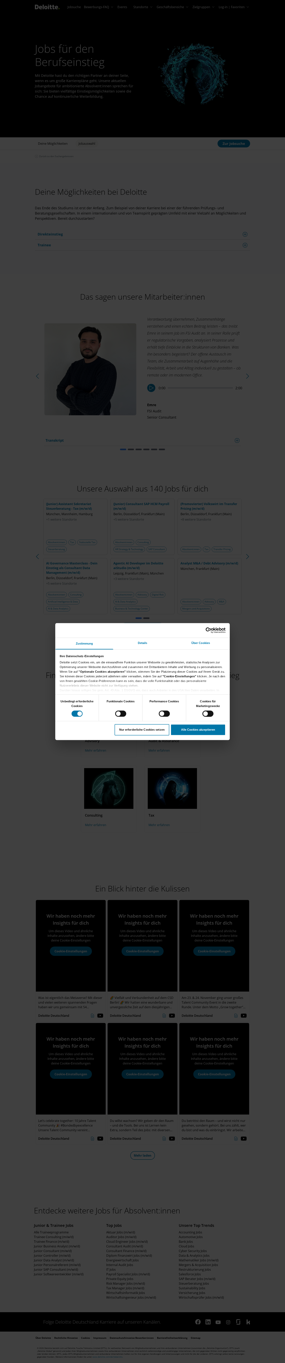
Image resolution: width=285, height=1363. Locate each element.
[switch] (120, 713)
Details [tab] (142, 643)
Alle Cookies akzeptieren (198, 729)
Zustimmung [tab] (84, 643)
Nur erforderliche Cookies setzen (142, 729)
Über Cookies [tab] (200, 643)
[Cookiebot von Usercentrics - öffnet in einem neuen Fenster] (208, 630)
